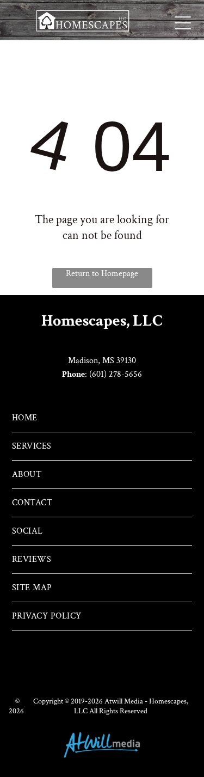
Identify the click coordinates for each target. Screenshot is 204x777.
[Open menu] (183, 23)
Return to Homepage (102, 273)
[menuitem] (102, 418)
